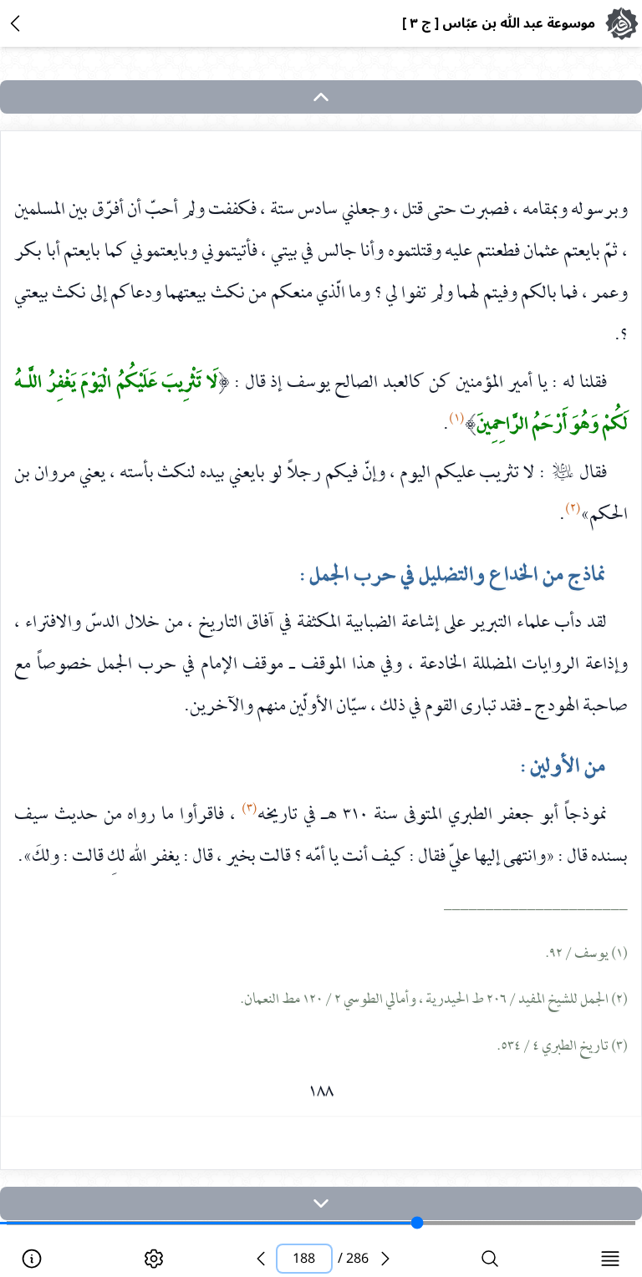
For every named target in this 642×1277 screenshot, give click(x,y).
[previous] (261, 1259)
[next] (321, 1203)
